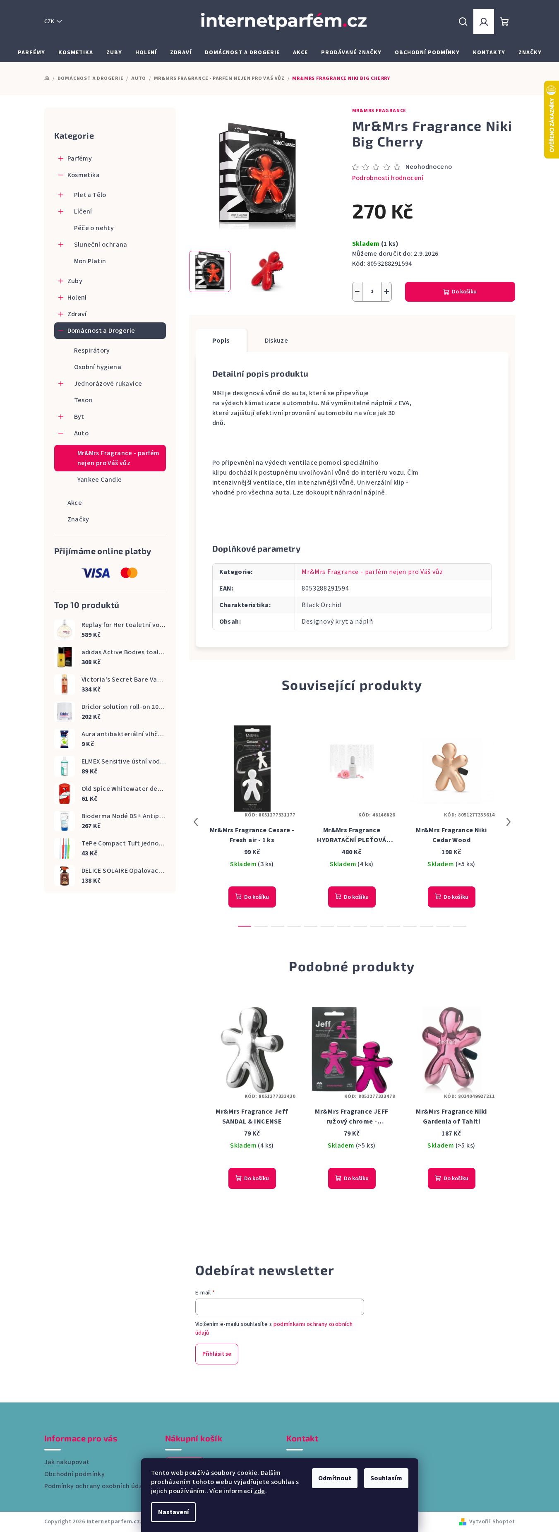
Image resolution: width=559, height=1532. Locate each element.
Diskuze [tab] (276, 340)
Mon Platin (90, 261)
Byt (79, 416)
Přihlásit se (216, 1354)
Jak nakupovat (67, 1462)
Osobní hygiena (98, 367)
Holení (77, 297)
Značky (78, 519)
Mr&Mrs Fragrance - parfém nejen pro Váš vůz (118, 458)
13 (459, 926)
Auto (81, 433)
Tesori (83, 400)
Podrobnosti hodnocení (388, 177)
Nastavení (173, 1512)
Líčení (83, 211)
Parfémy (79, 158)
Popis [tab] (221, 340)
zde (259, 1491)
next (508, 821)
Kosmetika (83, 175)
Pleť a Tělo (90, 194)
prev (195, 821)
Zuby (75, 281)
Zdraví (77, 314)
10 (410, 926)
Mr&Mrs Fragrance (379, 110)
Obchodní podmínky (74, 1474)
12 (443, 926)
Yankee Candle (99, 479)
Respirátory (92, 350)
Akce (74, 502)
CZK (49, 21)
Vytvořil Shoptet (492, 1522)
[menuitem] (31, 52)
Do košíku (464, 292)
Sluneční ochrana (100, 244)
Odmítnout (334, 1478)
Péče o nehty (94, 228)
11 (426, 926)
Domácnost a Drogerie (101, 330)
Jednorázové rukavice (108, 383)
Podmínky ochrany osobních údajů (96, 1486)
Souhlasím (386, 1478)
